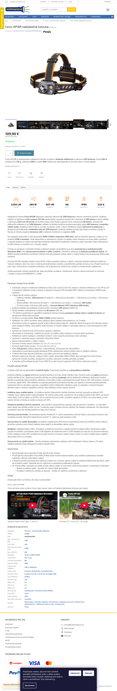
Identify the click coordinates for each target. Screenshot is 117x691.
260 (26, 544)
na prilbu (28, 599)
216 (26, 579)
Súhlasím (88, 673)
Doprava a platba (57, 2)
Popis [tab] (8, 187)
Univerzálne (29, 602)
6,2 (26, 582)
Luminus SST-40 (30, 574)
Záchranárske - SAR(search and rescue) (39, 604)
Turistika (37, 602)
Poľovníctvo (53, 602)
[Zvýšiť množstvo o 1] (13, 151)
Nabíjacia (33, 567)
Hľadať (71, 9)
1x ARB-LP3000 (34, 555)
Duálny (27, 577)
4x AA (26, 555)
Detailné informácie (12, 166)
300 (26, 552)
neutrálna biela (47, 571)
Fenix (27, 607)
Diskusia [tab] (15, 187)
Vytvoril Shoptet (105, 686)
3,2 (26, 588)
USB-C (27, 567)
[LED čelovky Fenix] (47, 31)
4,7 (26, 585)
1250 (26, 540)
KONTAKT (43, 2)
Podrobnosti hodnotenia (33, 31)
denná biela (35, 571)
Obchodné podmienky (13, 634)
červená (28, 571)
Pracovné (70, 602)
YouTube (67, 636)
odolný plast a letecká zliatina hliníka (39, 591)
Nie (26, 560)
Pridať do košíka (25, 153)
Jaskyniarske (59, 604)
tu (54, 679)
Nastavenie (29, 685)
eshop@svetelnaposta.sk (74, 625)
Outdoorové (79, 602)
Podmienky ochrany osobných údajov (19, 637)
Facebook (68, 632)
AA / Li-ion (28, 558)
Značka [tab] (22, 187)
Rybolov (45, 602)
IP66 (26, 596)
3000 (26, 563)
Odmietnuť (74, 673)
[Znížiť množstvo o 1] (13, 154)
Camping (62, 602)
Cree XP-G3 (41, 574)
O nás (70, 2)
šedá (26, 593)
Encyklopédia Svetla (13, 647)
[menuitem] (9, 17)
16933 (27, 548)
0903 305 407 (69, 628)
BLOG (7, 640)
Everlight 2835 (51, 574)
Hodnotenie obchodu (13, 643)
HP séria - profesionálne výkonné (37, 531)
